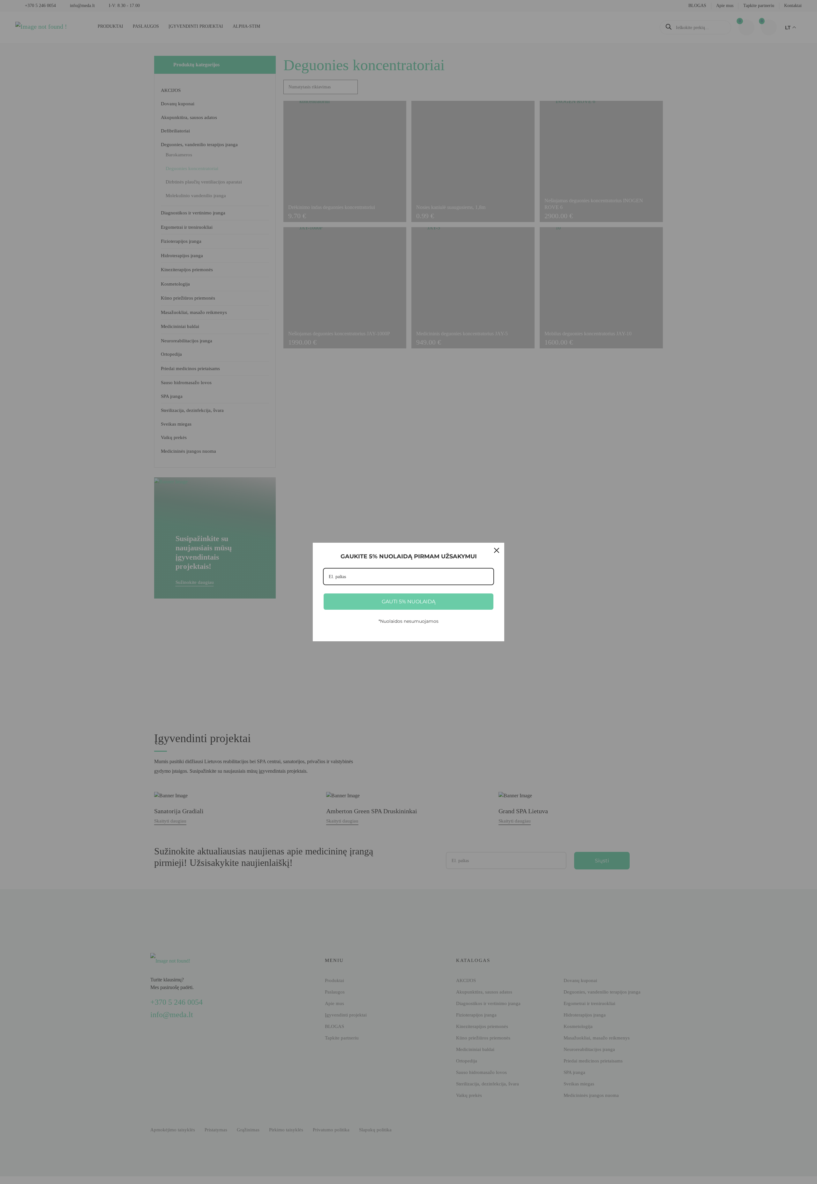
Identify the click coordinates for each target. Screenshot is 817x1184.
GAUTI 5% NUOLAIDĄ (408, 602)
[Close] (496, 550)
